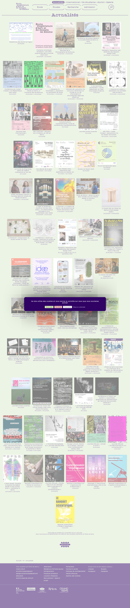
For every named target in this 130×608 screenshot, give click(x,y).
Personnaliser (67, 307)
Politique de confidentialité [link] (79, 307)
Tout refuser (58, 307)
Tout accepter (49, 307)
